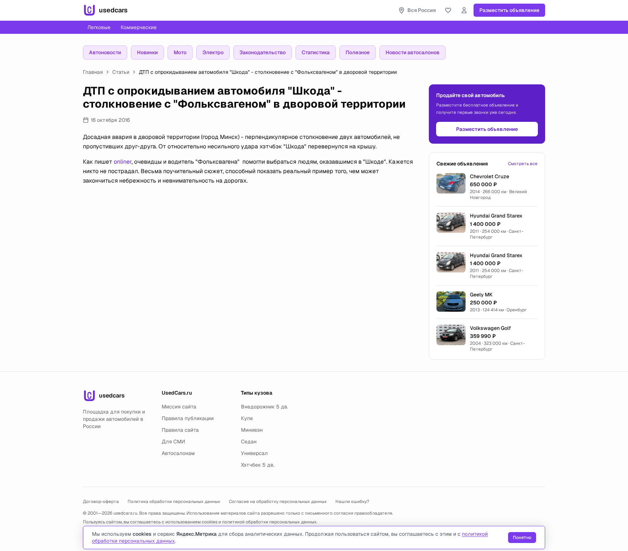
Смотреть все (523, 164)
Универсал (254, 453)
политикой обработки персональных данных (269, 522)
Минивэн (252, 430)
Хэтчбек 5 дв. (257, 465)
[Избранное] (448, 10)
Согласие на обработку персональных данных (278, 501)
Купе (247, 418)
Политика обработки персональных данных (174, 501)
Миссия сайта (179, 406)
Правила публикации (188, 418)
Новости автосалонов (412, 52)
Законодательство (262, 52)
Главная (93, 72)
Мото (180, 52)
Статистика (316, 52)
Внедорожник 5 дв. (264, 406)
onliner (123, 161)
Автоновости (105, 52)
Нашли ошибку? (352, 501)
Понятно (522, 537)
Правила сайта (180, 430)
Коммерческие (139, 27)
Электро (213, 52)
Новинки (147, 52)
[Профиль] (464, 10)
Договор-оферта (101, 501)
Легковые (98, 27)
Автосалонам (178, 453)
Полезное (358, 52)
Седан (249, 441)
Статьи (120, 72)
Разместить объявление (509, 10)
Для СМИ (173, 441)
